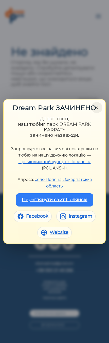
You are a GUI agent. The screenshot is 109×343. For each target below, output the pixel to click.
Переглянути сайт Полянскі (54, 199)
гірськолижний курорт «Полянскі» (55, 161)
